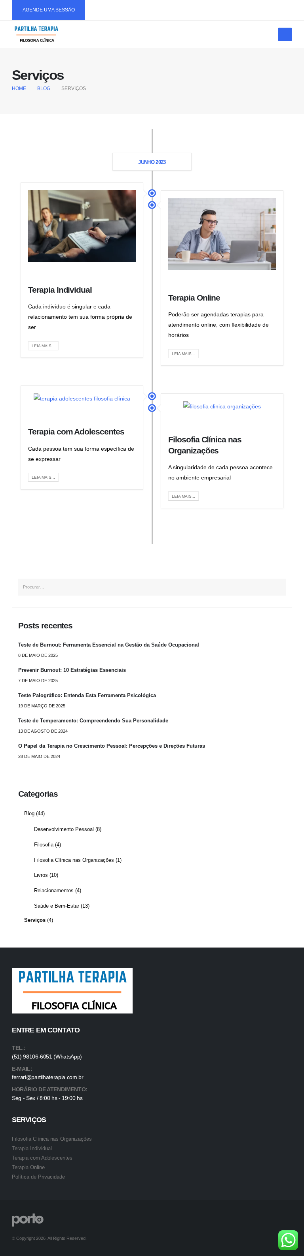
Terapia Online (194, 297)
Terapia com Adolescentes (76, 431)
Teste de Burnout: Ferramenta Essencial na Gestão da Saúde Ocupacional (108, 645)
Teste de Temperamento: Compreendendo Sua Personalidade (93, 721)
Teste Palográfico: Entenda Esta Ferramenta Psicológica (87, 695)
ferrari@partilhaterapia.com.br (48, 1077)
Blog (29, 813)
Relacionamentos (54, 890)
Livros (41, 875)
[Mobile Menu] (285, 34)
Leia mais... (43, 346)
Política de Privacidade (38, 1177)
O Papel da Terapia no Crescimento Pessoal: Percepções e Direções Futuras (111, 746)
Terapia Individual (60, 289)
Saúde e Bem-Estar (56, 906)
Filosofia (43, 845)
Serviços (35, 920)
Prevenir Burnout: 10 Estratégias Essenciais (72, 670)
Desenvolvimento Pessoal (64, 829)
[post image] (82, 225)
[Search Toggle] (269, 35)
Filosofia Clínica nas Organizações (74, 860)
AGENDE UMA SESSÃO (49, 10)
